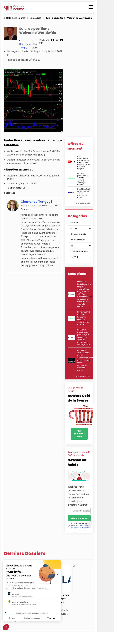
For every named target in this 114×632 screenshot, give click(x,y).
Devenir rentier (77, 239)
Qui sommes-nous (79, 433)
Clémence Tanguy (35, 201)
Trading (74, 256)
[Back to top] (110, 618)
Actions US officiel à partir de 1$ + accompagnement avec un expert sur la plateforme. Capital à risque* (85, 360)
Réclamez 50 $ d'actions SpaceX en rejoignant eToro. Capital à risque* (83, 318)
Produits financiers (79, 251)
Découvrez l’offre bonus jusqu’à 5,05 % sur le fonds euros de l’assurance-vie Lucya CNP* (83, 337)
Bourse (73, 228)
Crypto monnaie (78, 234)
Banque (74, 222)
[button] (6, 627)
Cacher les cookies (32, 618)
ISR (71, 245)
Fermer (12, 618)
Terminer (51, 618)
